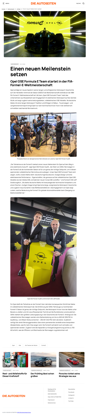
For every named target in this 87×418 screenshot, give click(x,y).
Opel (13, 345)
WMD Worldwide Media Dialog (24, 412)
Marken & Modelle (37, 370)
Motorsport (11, 9)
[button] (6, 3)
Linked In (71, 398)
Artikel (18, 9)
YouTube (70, 401)
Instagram (71, 395)
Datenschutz (52, 403)
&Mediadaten (52, 390)
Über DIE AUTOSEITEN (54, 397)
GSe (20, 345)
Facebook (71, 392)
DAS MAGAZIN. (52, 394)
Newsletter (71, 389)
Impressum (51, 400)
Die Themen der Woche (31, 345)
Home (3, 9)
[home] (43, 3)
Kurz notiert (7, 370)
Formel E (43, 345)
